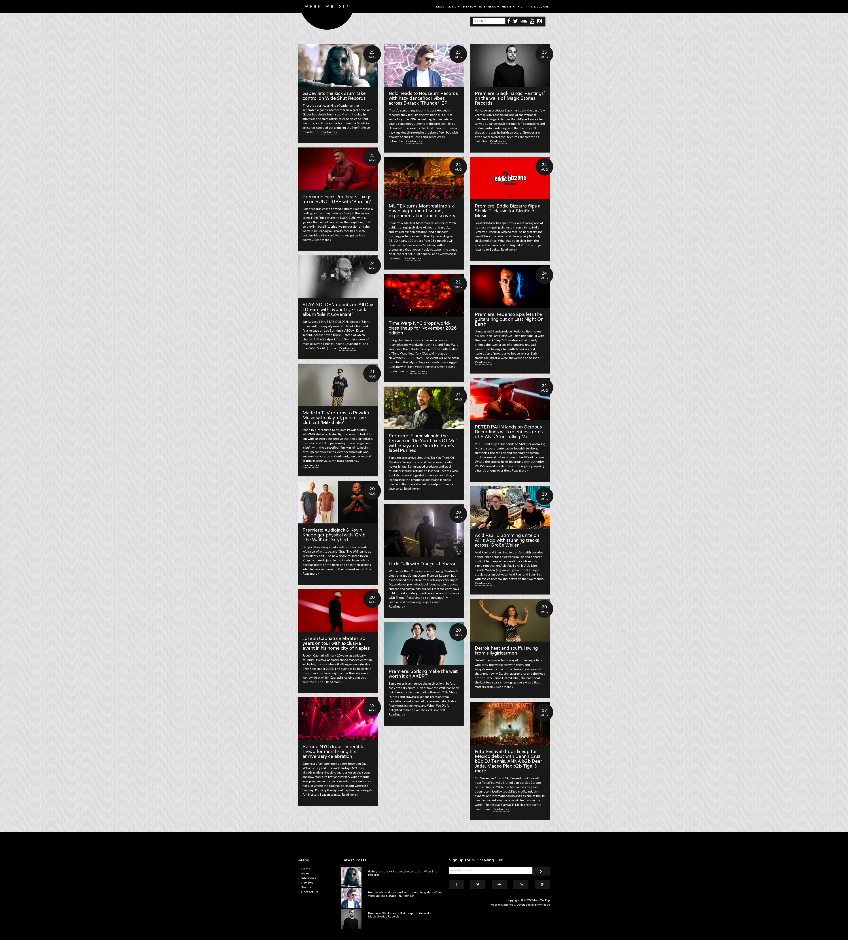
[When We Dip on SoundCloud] (524, 20)
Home (305, 869)
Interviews (488, 6)
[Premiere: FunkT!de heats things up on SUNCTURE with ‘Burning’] (338, 168)
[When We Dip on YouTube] (532, 20)
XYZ (520, 6)
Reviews (307, 883)
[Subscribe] (541, 871)
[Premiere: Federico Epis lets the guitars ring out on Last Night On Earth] (510, 286)
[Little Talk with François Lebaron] (424, 530)
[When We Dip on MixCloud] (520, 884)
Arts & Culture (537, 6)
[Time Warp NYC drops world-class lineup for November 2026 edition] (424, 295)
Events (468, 6)
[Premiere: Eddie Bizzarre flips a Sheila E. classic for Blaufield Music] (510, 178)
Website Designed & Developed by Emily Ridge (520, 904)
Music (452, 6)
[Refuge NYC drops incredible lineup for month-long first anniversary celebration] (338, 718)
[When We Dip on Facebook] (509, 20)
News (440, 6)
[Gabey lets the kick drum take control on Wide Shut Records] (338, 65)
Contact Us (309, 892)
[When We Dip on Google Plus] (542, 884)
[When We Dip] (327, 16)
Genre (507, 6)
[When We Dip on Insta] (539, 20)
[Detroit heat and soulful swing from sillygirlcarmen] (510, 620)
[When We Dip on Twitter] (515, 20)
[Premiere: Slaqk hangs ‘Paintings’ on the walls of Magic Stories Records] (510, 65)
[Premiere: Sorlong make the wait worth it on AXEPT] (424, 643)
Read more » (329, 132)
